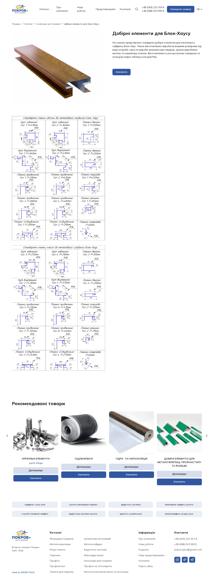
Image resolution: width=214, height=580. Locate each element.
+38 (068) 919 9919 (153, 10)
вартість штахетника (131, 513)
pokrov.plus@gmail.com (188, 549)
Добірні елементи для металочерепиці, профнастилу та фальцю (179, 462)
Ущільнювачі (84, 458)
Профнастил (57, 566)
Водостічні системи (95, 549)
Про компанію (62, 9)
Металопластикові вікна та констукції (106, 571)
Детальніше (36, 470)
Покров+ (17, 24)
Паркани (55, 555)
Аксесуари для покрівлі (48, 24)
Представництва (105, 9)
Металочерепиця (60, 544)
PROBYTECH (27, 572)
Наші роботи (81, 9)
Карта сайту (146, 566)
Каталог (44, 9)
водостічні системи (131, 504)
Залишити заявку (180, 9)
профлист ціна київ (35, 504)
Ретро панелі (57, 549)
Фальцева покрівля (61, 538)
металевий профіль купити (179, 504)
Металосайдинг (93, 544)
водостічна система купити (83, 513)
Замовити (121, 71)
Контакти (125, 9)
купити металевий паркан (83, 504)
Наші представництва (151, 555)
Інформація (147, 532)
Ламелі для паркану (62, 571)
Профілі (55, 560)
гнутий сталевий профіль (35, 513)
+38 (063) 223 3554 (153, 7)
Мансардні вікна (93, 555)
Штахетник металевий (97, 538)
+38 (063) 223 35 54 (185, 538)
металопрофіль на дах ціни (179, 513)
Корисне (144, 549)
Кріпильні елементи (36, 458)
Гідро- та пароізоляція (131, 458)
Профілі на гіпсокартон (98, 566)
